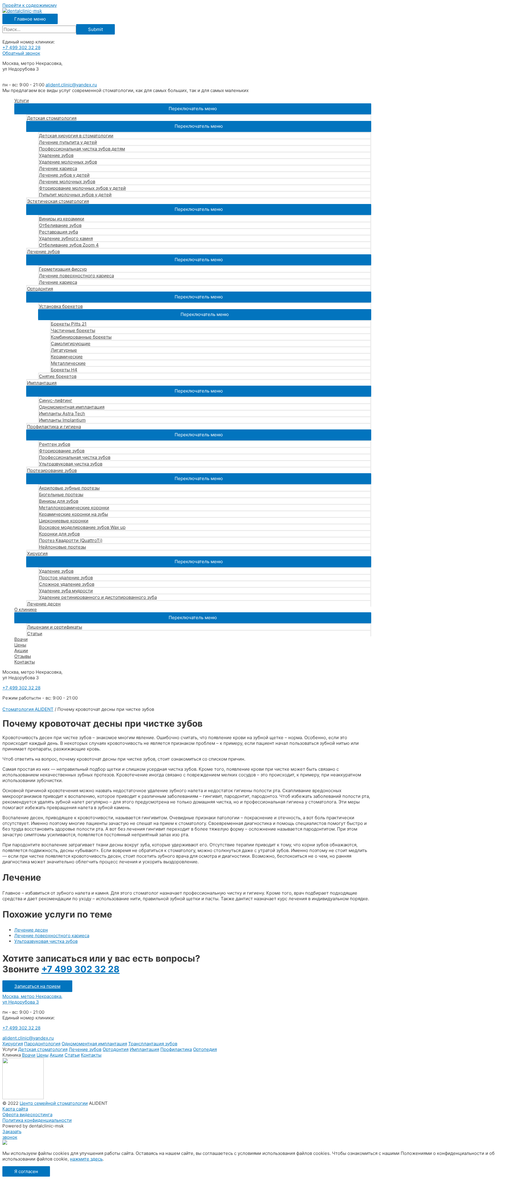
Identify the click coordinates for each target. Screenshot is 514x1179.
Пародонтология (42, 1043)
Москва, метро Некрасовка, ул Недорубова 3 (32, 999)
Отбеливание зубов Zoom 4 (69, 245)
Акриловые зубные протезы (69, 488)
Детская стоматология (51, 118)
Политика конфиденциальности (37, 1120)
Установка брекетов (61, 306)
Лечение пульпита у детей (68, 142)
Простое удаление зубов (66, 577)
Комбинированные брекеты (81, 337)
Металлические (68, 363)
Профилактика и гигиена (54, 426)
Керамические (67, 356)
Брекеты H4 (64, 370)
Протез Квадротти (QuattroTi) (70, 540)
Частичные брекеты (73, 330)
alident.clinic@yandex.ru (71, 85)
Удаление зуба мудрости (66, 591)
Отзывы (22, 656)
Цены (20, 645)
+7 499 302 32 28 (21, 47)
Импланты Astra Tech (62, 413)
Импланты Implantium (62, 420)
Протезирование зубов (52, 470)
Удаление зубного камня (66, 238)
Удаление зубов (56, 155)
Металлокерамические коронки (74, 507)
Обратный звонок (21, 53)
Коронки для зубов (59, 534)
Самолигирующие (70, 343)
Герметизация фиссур (63, 269)
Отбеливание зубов (60, 225)
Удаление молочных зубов (68, 162)
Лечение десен (44, 604)
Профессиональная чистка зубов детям (82, 149)
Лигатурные (64, 350)
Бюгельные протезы (61, 494)
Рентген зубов (54, 444)
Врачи (21, 639)
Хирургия (37, 553)
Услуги (21, 100)
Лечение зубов (43, 251)
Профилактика (176, 1049)
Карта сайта (15, 1109)
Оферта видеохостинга (27, 1114)
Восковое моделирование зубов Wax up (82, 527)
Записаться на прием (37, 986)
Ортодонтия (40, 289)
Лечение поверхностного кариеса (76, 275)
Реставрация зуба (58, 232)
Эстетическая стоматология (58, 201)
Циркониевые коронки (63, 521)
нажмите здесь (86, 1159)
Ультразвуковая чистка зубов (70, 464)
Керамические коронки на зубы (73, 514)
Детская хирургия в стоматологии (76, 135)
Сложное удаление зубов (66, 584)
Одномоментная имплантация (71, 407)
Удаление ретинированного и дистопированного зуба (98, 597)
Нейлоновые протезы (62, 547)
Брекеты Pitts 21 (69, 324)
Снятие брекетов (57, 376)
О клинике (25, 609)
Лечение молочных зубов (67, 181)
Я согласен (26, 1171)
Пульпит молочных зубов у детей (75, 194)
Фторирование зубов (61, 451)
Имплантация (42, 383)
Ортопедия (205, 1049)
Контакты (24, 662)
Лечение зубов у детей (64, 175)
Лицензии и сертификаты (54, 627)
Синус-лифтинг (55, 400)
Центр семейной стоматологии (54, 1103)
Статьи (34, 633)
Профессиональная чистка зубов (74, 457)
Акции (21, 650)
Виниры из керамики (61, 219)
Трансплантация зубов (152, 1043)
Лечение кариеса (58, 168)
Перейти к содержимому (29, 5)
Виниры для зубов (58, 501)
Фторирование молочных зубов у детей (82, 188)
